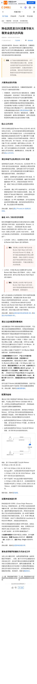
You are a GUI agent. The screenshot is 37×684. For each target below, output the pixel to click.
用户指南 (5, 16)
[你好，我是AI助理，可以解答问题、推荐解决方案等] (25, 7)
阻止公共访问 (9, 153)
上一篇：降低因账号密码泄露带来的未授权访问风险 (9, 578)
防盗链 (15, 493)
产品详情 (17, 40)
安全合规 (15, 21)
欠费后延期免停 (24, 110)
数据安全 (27, 571)
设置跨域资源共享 (19, 545)
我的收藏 (30, 40)
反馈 (22, 587)
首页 (3, 21)
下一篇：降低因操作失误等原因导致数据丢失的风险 (26, 578)
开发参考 (13, 16)
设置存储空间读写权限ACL (22, 313)
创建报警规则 (20, 388)
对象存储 (8, 21)
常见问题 (30, 16)
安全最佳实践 (24, 21)
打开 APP (31, 3)
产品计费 (21, 16)
